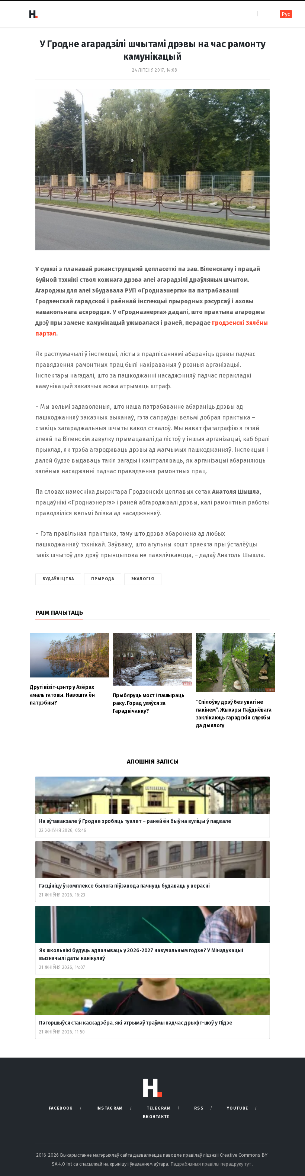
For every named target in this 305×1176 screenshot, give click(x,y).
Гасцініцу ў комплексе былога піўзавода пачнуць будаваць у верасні (124, 886)
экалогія (142, 578)
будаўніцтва (58, 578)
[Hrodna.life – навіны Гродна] (33, 14)
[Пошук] (263, 14)
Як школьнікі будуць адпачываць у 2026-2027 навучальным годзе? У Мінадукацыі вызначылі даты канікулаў (141, 954)
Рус (286, 14)
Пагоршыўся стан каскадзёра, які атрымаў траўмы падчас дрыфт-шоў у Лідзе (135, 1023)
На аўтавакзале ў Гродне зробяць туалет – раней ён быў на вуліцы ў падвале (135, 821)
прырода (102, 578)
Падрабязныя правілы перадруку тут (211, 1164)
